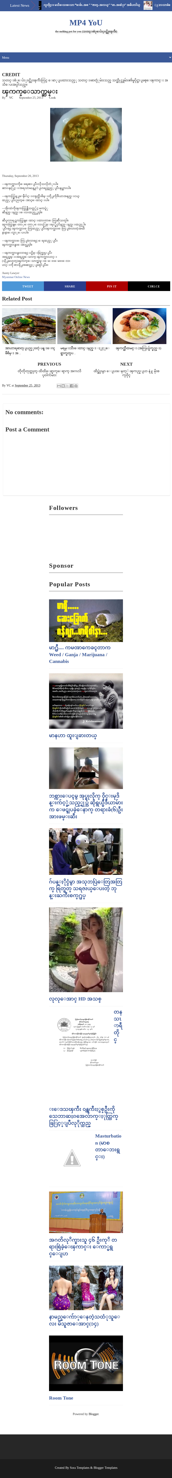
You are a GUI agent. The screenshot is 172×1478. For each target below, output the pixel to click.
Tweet (27, 286)
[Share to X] (67, 386)
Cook (52, 97)
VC (11, 97)
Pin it (112, 286)
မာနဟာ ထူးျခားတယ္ (73, 735)
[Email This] (59, 386)
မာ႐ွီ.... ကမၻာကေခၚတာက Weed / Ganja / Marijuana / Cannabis (80, 654)
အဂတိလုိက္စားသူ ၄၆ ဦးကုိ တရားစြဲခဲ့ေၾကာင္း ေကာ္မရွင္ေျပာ (83, 1247)
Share (70, 286)
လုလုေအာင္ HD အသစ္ (75, 999)
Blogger (94, 1414)
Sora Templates (79, 1467)
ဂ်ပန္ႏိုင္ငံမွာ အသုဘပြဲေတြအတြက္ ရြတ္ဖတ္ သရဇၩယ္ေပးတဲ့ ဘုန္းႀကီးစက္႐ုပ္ (85, 888)
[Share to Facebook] (71, 386)
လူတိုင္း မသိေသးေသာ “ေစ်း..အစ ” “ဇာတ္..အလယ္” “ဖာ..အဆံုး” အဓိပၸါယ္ (75, 5)
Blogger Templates (105, 1467)
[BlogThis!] (63, 386)
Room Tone (61, 1398)
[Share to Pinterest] (76, 386)
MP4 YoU (86, 22)
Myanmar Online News (16, 277)
